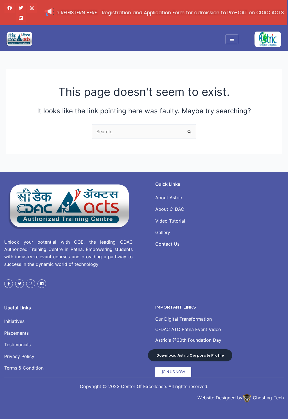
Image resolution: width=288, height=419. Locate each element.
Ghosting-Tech (268, 398)
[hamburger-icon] (232, 39)
